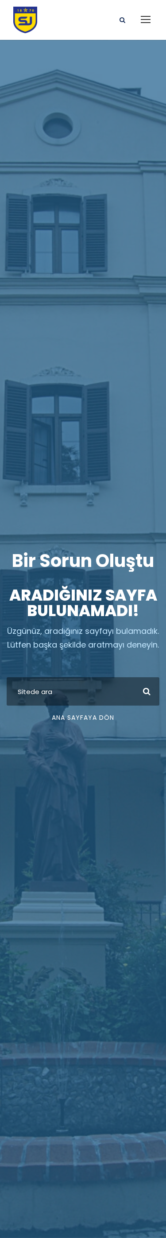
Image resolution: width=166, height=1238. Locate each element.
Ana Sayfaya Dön (83, 717)
